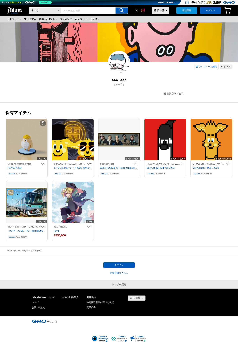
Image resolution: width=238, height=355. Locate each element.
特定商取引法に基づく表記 (100, 302)
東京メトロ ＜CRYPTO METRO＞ (24, 226)
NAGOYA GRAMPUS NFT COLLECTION (163, 163)
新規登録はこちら (119, 273)
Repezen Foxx (107, 163)
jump (57, 230)
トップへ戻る (119, 284)
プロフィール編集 (208, 66)
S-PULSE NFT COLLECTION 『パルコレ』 (70, 163)
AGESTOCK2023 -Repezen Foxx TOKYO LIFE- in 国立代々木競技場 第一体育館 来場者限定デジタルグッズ (119, 167)
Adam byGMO (13, 251)
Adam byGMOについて (43, 297)
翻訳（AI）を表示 (175, 93)
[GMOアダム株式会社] (44, 321)
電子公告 (91, 307)
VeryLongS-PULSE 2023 (206, 167)
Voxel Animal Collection (19, 163)
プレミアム (30, 19)
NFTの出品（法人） (71, 297)
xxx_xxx (12, 173)
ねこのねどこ (61, 226)
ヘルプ (35, 302)
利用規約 (91, 297)
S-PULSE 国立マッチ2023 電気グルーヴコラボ (72, 167)
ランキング (66, 19)
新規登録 (186, 10)
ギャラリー (81, 19)
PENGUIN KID (15, 167)
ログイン (210, 10)
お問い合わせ (38, 307)
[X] (136, 10)
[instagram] (143, 10)
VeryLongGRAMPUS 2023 (161, 167)
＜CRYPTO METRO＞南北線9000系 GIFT (26, 230)
